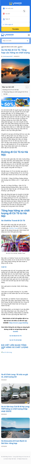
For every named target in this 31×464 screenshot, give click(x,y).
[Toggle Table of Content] (26, 87)
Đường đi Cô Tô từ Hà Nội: (11, 89)
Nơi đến (7, 13)
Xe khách (20, 46)
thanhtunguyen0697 (8, 56)
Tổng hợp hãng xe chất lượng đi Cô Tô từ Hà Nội (15, 93)
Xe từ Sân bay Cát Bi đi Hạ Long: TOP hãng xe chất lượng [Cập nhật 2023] (15, 409)
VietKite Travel (13, 228)
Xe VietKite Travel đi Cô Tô (13, 220)
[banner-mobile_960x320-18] (15, 102)
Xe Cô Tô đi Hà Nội (15, 340)
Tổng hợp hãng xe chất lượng (9, 46)
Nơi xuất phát (9, 8)
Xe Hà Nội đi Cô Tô (15, 336)
